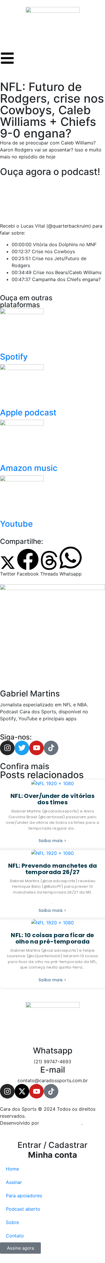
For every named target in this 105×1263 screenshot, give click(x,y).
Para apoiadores (24, 1195)
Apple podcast (28, 412)
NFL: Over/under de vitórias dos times (52, 799)
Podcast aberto (23, 1209)
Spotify (14, 357)
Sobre (12, 1222)
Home (12, 1169)
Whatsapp (52, 1050)
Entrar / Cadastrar (53, 1150)
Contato (15, 1236)
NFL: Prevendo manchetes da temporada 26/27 (52, 869)
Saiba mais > (52, 841)
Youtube (16, 524)
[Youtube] (36, 1091)
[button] (7, 566)
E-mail (52, 1070)
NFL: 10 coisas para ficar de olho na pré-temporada (52, 938)
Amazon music (28, 468)
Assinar (14, 1182)
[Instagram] (7, 1091)
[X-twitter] (22, 1091)
